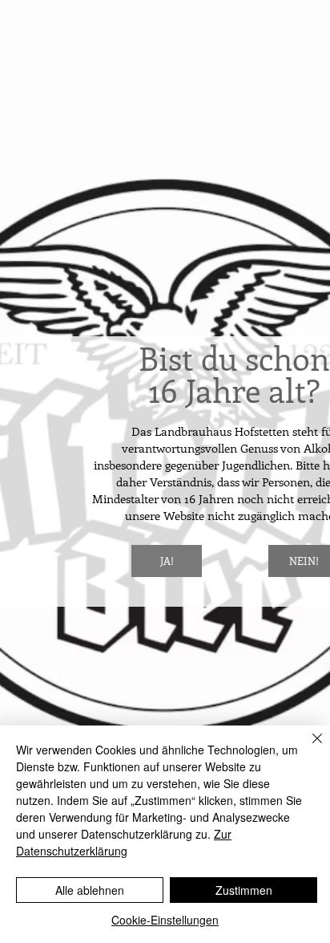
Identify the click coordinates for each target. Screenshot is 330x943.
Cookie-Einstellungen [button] (165, 920)
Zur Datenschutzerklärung (123, 842)
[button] (166, 561)
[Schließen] (307, 748)
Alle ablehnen (89, 890)
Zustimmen (243, 890)
